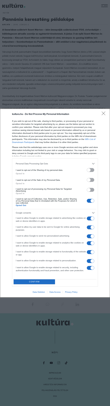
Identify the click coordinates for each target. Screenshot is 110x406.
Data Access (55, 292)
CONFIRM (34, 282)
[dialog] (55, 203)
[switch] (90, 170)
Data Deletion (39, 292)
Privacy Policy (71, 292)
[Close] (104, 114)
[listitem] (55, 163)
